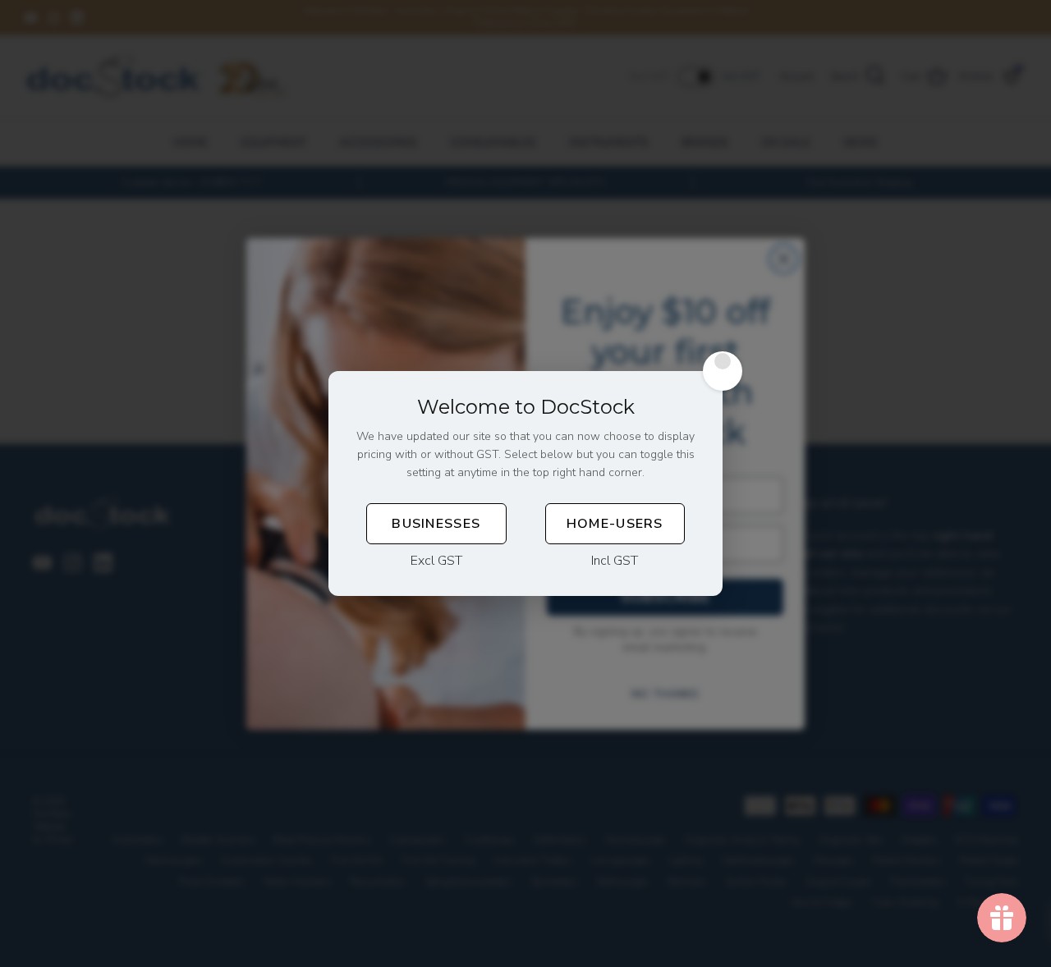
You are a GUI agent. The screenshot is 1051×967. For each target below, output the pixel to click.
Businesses (436, 524)
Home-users (615, 524)
